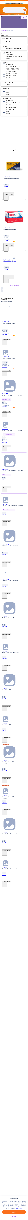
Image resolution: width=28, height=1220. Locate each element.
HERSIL (8, 111)
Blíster (7, 92)
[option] (14, 40)
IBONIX (8, 113)
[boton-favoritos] (6, 198)
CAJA (7, 90)
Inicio (2, 30)
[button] (14, 38)
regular (8, 84)
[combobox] (14, 301)
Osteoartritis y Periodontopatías (14, 56)
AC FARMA (9, 64)
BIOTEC (8, 104)
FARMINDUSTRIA (11, 75)
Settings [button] (14, 1216)
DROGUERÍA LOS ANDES (13, 66)
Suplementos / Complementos (13, 48)
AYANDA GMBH (11, 71)
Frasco (7, 94)
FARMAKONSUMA (11, 73)
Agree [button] (14, 1212)
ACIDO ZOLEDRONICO (13, 70)
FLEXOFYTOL (10, 109)
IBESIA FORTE (10, 77)
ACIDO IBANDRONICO (13, 68)
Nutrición (8, 41)
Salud (7, 40)
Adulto (8, 58)
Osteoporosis (9, 54)
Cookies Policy (18, 1208)
